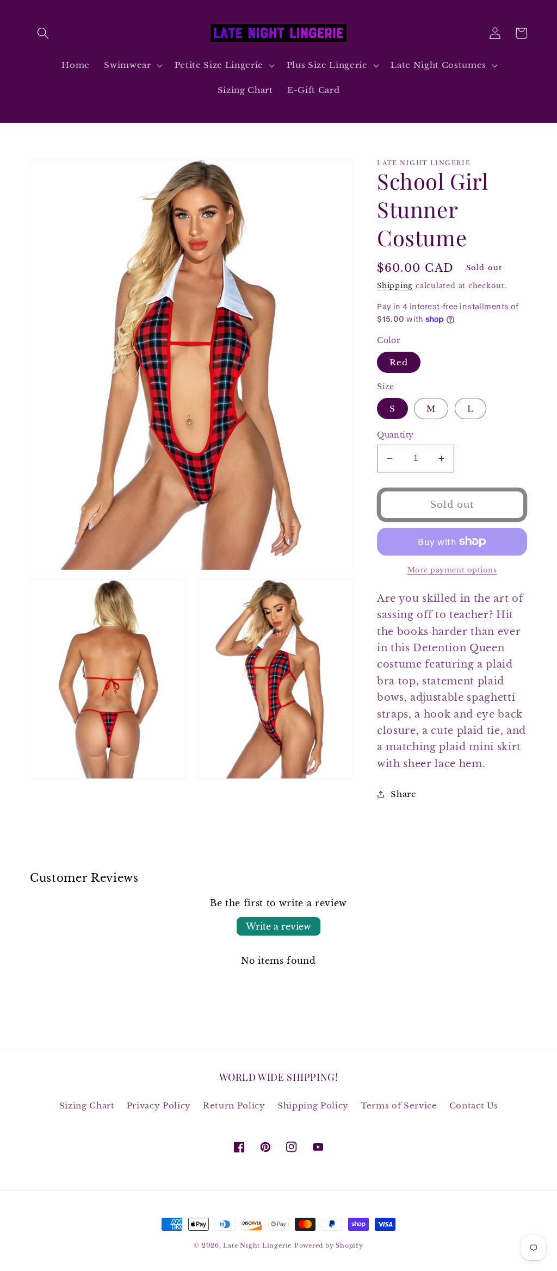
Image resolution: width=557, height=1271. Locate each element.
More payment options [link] (452, 570)
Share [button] (403, 794)
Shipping (395, 285)
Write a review (278, 926)
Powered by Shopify (328, 1245)
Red (398, 362)
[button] (43, 33)
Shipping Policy (313, 1105)
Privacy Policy (159, 1105)
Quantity (395, 435)
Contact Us (473, 1105)
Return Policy (234, 1105)
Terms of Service (399, 1105)
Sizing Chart (87, 1105)
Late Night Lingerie (257, 1245)
